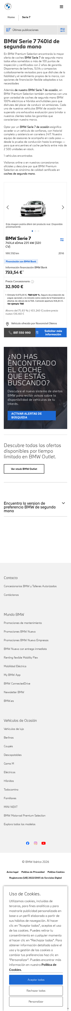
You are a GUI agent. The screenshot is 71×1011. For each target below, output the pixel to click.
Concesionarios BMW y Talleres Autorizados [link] (30, 586)
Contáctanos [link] (11, 595)
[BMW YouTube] (43, 843)
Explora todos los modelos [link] (19, 824)
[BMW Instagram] (35, 843)
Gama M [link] (9, 763)
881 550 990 (22, 332)
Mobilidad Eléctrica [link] (15, 666)
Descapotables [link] (13, 755)
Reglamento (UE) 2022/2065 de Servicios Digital (35, 877)
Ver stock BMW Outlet (24, 469)
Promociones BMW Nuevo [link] (20, 631)
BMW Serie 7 (23, 241)
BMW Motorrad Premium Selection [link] (24, 815)
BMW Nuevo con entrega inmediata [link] (25, 649)
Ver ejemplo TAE (15, 303)
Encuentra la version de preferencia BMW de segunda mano (30, 507)
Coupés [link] (8, 746)
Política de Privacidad (32, 871)
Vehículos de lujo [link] (14, 729)
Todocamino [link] (11, 789)
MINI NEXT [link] (11, 807)
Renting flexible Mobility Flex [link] (21, 657)
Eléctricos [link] (9, 772)
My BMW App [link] (12, 675)
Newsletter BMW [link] (14, 692)
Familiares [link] (10, 798)
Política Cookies (56, 871)
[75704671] (35, 205)
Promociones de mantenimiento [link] (23, 623)
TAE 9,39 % (34, 294)
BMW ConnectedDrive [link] (17, 683)
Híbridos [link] (9, 781)
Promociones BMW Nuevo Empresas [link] (26, 640)
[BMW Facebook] (27, 843)
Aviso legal (12, 871)
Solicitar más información (53, 332)
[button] (32, 231)
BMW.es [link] (9, 701)
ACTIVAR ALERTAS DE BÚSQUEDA (26, 415)
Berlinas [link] (9, 737)
